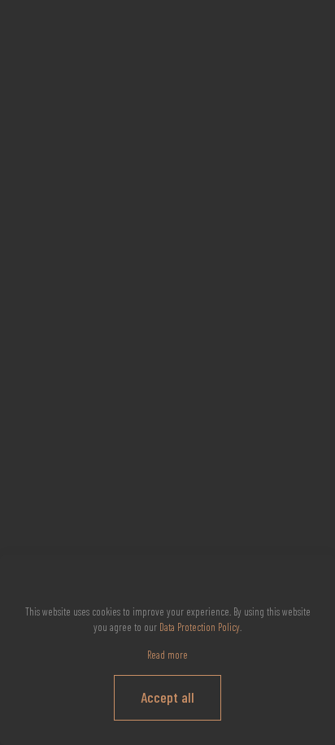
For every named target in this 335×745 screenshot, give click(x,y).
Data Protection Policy (199, 626)
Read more (167, 654)
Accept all (167, 697)
